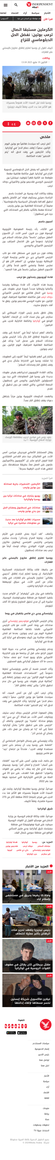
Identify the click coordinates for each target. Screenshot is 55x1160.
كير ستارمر (45, 854)
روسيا (50, 293)
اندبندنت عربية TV (41, 1130)
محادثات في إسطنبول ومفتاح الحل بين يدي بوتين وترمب (21, 509)
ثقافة (46, 1098)
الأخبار (47, 13)
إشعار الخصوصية (42, 1049)
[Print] (28, 123)
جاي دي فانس (22, 850)
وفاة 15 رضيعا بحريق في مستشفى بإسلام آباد (27, 897)
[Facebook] (26, 1026)
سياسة (35, 13)
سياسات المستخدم (41, 1043)
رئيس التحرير (43, 1054)
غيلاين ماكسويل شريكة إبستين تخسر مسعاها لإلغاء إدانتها (30, 1001)
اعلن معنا (45, 1065)
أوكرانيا (36, 321)
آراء (25, 13)
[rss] (6, 1026)
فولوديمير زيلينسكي (18, 621)
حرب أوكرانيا (32, 854)
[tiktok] (9, 1026)
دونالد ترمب (47, 297)
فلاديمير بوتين (12, 846)
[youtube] (16, 1026)
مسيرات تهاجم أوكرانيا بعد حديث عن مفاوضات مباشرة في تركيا (22, 521)
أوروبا (9, 850)
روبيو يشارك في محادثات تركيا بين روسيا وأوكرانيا (21, 497)
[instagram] (19, 1026)
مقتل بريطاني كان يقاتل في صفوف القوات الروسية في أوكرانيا (27, 966)
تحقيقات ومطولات (41, 1125)
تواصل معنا (44, 1060)
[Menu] (5, 5)
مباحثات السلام (44, 846)
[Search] (16, 5)
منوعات (46, 1108)
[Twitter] (22, 1026)
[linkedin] (12, 1026)
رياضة (46, 1114)
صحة (47, 1119)
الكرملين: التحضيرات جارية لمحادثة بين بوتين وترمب (22, 485)
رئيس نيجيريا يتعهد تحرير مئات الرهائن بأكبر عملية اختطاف (30, 931)
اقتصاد (14, 13)
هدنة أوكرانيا (11, 842)
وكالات (46, 58)
